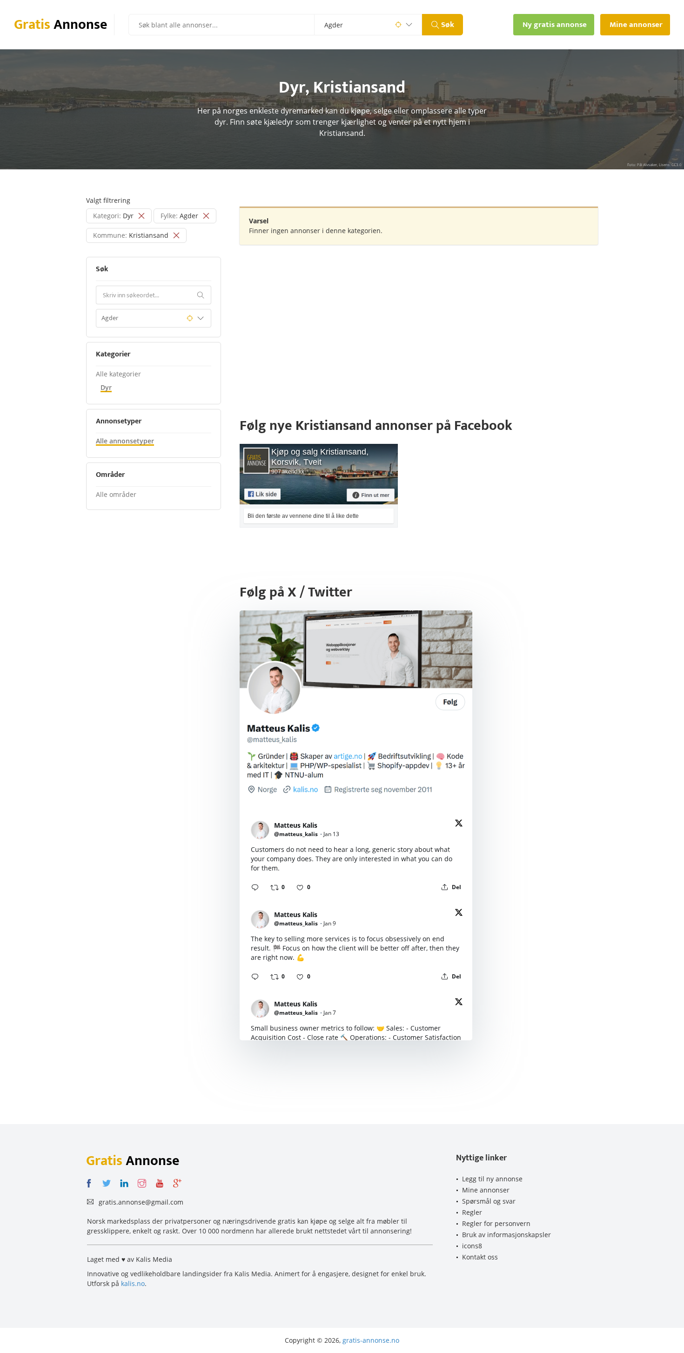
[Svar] (255, 887)
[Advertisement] (419, 319)
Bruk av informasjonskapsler (506, 1234)
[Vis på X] (459, 824)
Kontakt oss (480, 1257)
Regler (472, 1212)
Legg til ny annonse (492, 1178)
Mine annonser (486, 1190)
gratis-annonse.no (370, 1340)
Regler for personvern (496, 1223)
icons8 (472, 1245)
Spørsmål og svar (489, 1201)
